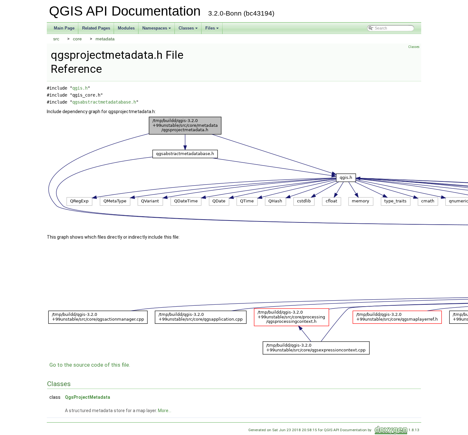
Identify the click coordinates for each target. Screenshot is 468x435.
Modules (126, 28)
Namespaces (157, 30)
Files (212, 30)
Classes (189, 30)
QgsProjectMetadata (87, 397)
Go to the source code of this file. (89, 365)
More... (164, 410)
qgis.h (80, 88)
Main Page (64, 28)
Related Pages (96, 28)
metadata (105, 38)
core (77, 38)
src (56, 38)
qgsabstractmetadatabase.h (104, 102)
